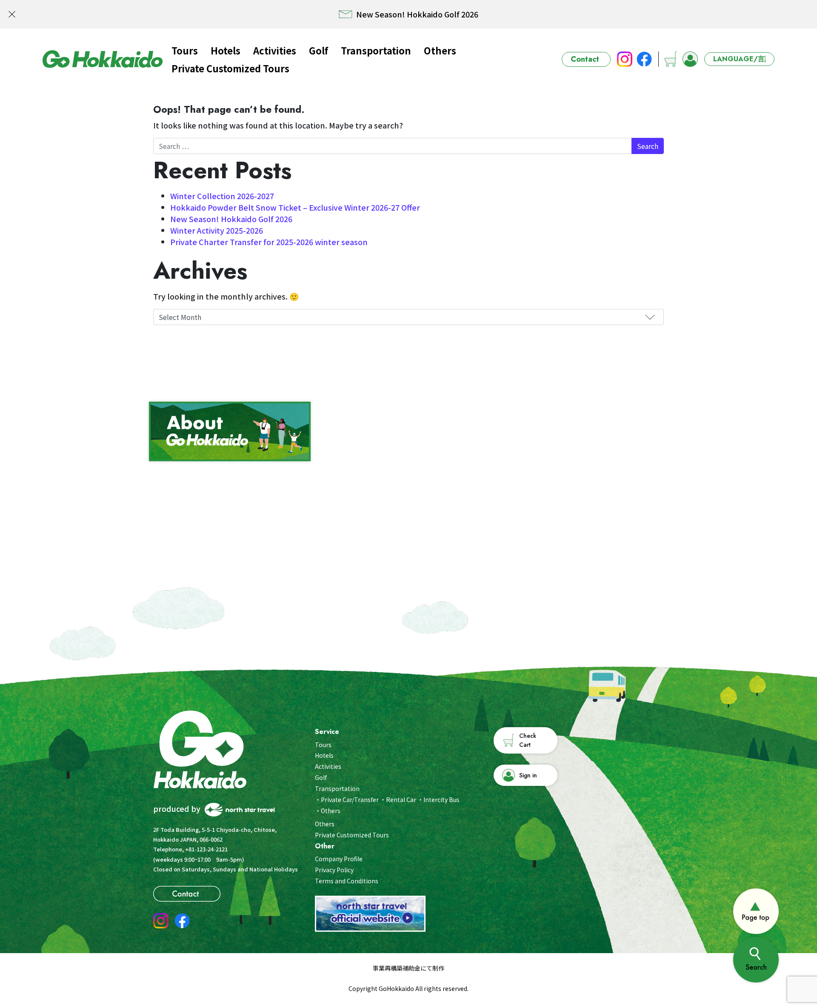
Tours (184, 50)
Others (440, 50)
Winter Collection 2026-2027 (222, 195)
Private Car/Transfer (350, 799)
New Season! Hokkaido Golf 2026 (231, 218)
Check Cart (527, 740)
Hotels (225, 50)
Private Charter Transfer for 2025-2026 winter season (269, 241)
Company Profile (339, 858)
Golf (318, 50)
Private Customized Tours (230, 68)
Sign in (528, 775)
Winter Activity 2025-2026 (216, 230)
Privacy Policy (334, 869)
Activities (274, 50)
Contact (585, 59)
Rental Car (401, 799)
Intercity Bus (441, 799)
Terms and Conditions (346, 881)
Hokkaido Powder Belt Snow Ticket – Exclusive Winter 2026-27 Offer (295, 207)
